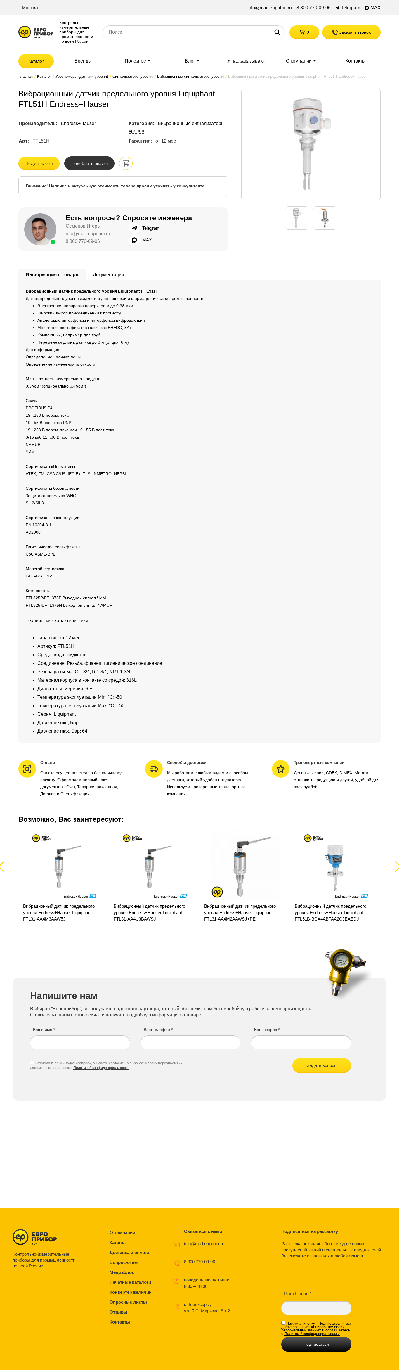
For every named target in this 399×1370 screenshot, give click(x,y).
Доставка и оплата (129, 1252)
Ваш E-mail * (297, 1293)
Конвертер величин (131, 1292)
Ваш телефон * (158, 1029)
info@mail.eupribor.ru (269, 8)
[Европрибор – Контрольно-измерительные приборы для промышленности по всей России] (45, 1237)
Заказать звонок (354, 32)
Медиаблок (122, 1272)
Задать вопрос (321, 1065)
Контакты (356, 61)
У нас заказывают (246, 61)
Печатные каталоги (130, 1282)
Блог (190, 61)
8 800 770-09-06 (313, 8)
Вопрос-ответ (124, 1262)
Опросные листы (128, 1302)
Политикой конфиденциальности (101, 1068)
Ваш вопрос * (267, 1029)
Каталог (36, 61)
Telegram (350, 8)
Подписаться (316, 1344)
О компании (299, 61)
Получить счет (39, 163)
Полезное (135, 61)
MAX (375, 8)
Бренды (83, 61)
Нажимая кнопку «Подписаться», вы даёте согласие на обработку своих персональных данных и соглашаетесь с (316, 1328)
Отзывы (118, 1312)
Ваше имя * (44, 1029)
